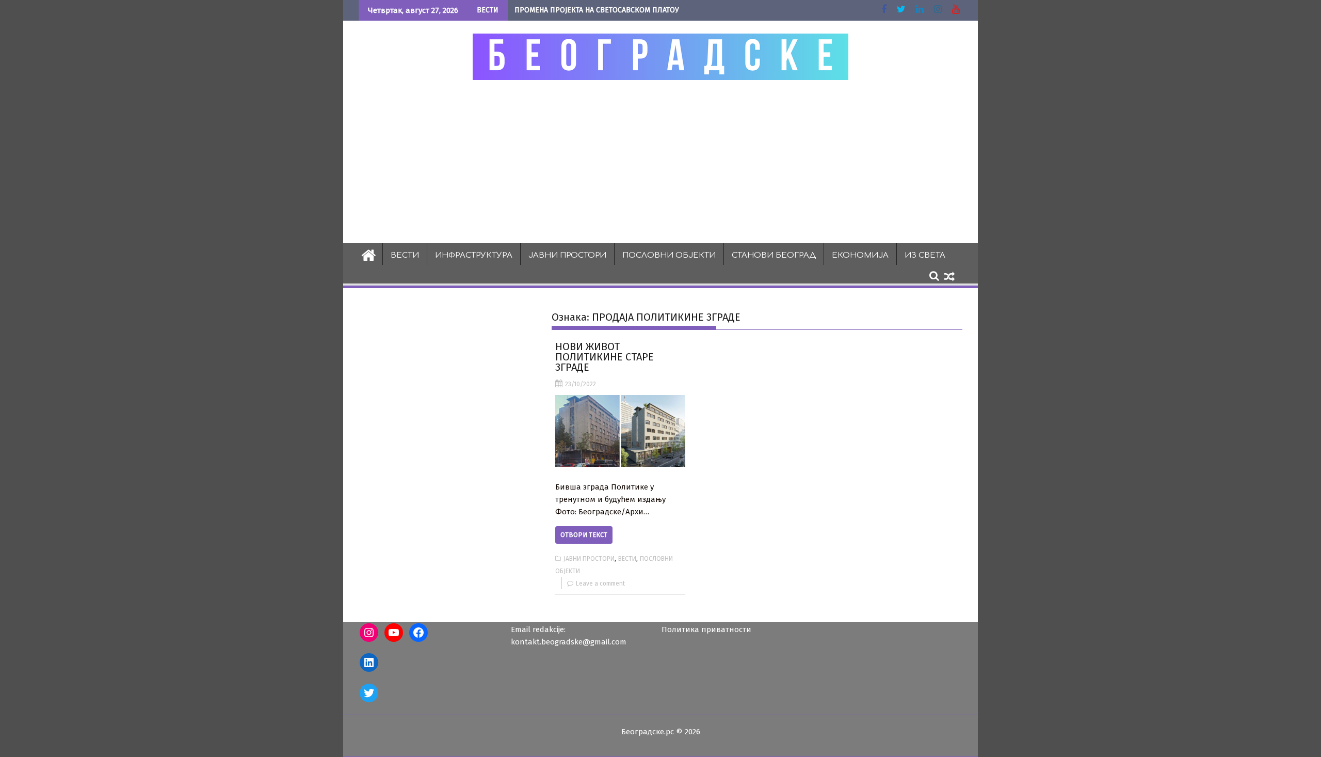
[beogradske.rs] (368, 254)
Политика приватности (706, 629)
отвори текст (583, 535)
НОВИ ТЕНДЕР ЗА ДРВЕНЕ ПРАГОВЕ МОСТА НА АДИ (599, 10)
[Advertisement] (660, 161)
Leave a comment (600, 583)
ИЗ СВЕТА (925, 255)
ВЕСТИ (405, 255)
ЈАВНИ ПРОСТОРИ (567, 255)
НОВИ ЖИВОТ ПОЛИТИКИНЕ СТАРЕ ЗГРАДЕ (604, 356)
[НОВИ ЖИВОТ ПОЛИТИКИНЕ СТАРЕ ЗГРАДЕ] (620, 431)
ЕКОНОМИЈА (860, 255)
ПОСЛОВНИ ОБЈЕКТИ (669, 255)
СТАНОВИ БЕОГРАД (774, 255)
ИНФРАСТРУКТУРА (473, 255)
